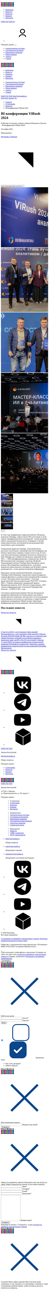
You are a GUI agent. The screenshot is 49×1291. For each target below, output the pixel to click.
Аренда (8, 56)
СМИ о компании (17, 833)
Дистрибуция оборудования (21, 821)
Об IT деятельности (17, 835)
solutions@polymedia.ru (14, 854)
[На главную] (7, 6)
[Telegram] (22, 710)
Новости (8, 12)
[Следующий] (4, 531)
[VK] (22, 693)
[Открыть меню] (15, 45)
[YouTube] (22, 727)
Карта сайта (22, 941)
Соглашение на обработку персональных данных (20, 939)
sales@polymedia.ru (12, 846)
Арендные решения (17, 823)
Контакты (9, 18)
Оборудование (11, 54)
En (14, 22)
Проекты (8, 14)
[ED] (22, 745)
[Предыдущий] (2, 531)
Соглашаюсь (6, 961)
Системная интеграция (14, 50)
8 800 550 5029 (6, 22)
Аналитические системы (15, 48)
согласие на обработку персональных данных (21, 1226)
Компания (9, 10)
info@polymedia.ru (20, 96)
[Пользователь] (22, 41)
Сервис (8, 59)
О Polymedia (10, 768)
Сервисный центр (17, 825)
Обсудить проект (7, 98)
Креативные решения (13, 52)
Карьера (8, 16)
